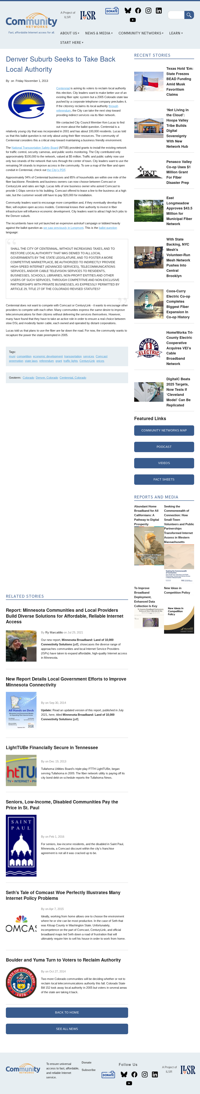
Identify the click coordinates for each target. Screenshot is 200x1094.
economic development (48, 356)
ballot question (108, 227)
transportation (73, 356)
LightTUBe (103, 768)
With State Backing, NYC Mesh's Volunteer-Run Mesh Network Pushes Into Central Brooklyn (178, 257)
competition (24, 356)
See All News (67, 1028)
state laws (31, 360)
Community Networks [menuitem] (138, 34)
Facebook (138, 10)
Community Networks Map (164, 430)
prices (100, 360)
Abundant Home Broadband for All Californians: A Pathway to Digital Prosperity (146, 515)
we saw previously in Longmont (63, 227)
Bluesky (127, 10)
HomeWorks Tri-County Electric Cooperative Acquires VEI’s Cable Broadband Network (179, 348)
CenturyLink (87, 360)
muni (12, 356)
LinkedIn (158, 10)
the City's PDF (56, 170)
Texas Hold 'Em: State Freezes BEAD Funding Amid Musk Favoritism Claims (179, 81)
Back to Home (67, 1012)
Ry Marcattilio (54, 632)
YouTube (132, 20)
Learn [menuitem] (173, 34)
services (88, 356)
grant (58, 360)
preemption (16, 360)
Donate (112, 10)
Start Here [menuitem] (69, 44)
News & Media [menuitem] (96, 34)
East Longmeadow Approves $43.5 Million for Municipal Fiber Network (179, 210)
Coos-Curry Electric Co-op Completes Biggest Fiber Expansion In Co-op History (178, 303)
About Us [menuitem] (67, 34)
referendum (46, 360)
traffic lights (70, 360)
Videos (164, 463)
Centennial (63, 88)
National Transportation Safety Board (35, 147)
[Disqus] (67, 438)
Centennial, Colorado (73, 377)
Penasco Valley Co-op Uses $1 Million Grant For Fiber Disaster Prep (179, 172)
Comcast (101, 356)
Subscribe (89, 1070)
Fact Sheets (164, 479)
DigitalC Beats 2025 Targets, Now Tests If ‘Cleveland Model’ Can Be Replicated (178, 391)
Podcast (164, 446)
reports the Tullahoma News (94, 777)
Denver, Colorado (47, 377)
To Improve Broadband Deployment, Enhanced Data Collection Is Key (145, 596)
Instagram (148, 10)
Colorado (28, 377)
